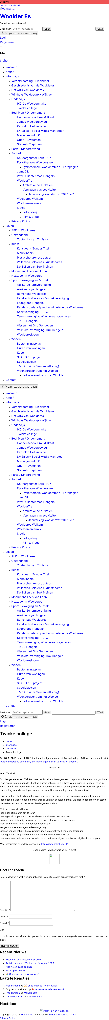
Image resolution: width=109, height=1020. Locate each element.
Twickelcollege (27, 108)
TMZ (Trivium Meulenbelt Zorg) (38, 366)
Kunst (15, 244)
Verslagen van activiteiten (40, 189)
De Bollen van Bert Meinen (35, 266)
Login (3, 37)
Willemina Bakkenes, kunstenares (39, 262)
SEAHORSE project (29, 357)
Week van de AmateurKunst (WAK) (24, 959)
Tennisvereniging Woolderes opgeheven (44, 316)
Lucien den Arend (15, 996)
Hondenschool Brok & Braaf (35, 117)
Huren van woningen (31, 348)
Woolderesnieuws (29, 203)
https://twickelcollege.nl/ (54, 844)
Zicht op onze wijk (16, 970)
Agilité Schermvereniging (34, 284)
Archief (16, 153)
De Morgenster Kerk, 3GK (34, 158)
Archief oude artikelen (38, 185)
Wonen (16, 339)
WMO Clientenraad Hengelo (36, 176)
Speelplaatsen (26, 361)
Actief (10, 72)
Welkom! (11, 67)
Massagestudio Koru (30, 135)
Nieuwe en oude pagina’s (19, 966)
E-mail (4, 923)
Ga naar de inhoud (10, 5)
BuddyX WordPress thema (62, 1014)
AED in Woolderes (23, 230)
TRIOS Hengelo (27, 321)
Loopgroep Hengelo (30, 303)
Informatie (12, 76)
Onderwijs (18, 99)
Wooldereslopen (28, 334)
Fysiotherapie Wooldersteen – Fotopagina (50, 167)
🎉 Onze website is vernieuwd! (22, 974)
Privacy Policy (20, 221)
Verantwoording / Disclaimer (30, 81)
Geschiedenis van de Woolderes (32, 85)
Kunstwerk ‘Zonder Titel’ (33, 248)
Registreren (7, 42)
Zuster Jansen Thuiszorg (33, 239)
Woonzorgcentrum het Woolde (37, 370)
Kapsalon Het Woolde (31, 126)
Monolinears (25, 253)
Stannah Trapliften (29, 144)
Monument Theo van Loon (29, 271)
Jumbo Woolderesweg (32, 121)
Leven (10, 226)
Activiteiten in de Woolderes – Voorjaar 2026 (30, 963)
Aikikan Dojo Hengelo (31, 289)
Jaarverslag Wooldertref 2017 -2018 (52, 194)
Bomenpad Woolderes (31, 293)
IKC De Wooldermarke (31, 103)
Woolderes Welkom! (30, 198)
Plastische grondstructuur (34, 257)
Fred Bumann (13, 985)
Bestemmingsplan (29, 343)
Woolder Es (15, 16)
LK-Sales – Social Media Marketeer (40, 130)
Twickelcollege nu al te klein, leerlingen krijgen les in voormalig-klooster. (39, 761)
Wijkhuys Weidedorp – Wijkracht (32, 94)
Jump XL (23, 171)
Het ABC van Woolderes (27, 90)
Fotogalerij (30, 212)
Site (2, 929)
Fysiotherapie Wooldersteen (35, 162)
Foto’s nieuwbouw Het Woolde (43, 375)
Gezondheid (19, 235)
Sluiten (4, 60)
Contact (11, 380)
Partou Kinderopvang (25, 149)
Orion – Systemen (29, 140)
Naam (4, 916)
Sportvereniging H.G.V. (32, 312)
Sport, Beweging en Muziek (30, 280)
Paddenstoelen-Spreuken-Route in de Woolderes (50, 307)
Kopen (21, 352)
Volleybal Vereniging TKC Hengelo (40, 330)
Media (21, 207)
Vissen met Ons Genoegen (35, 325)
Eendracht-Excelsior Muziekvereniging (43, 298)
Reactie (5, 910)
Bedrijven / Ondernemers (28, 112)
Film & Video (31, 216)
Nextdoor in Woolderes (26, 275)
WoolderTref (25, 180)
